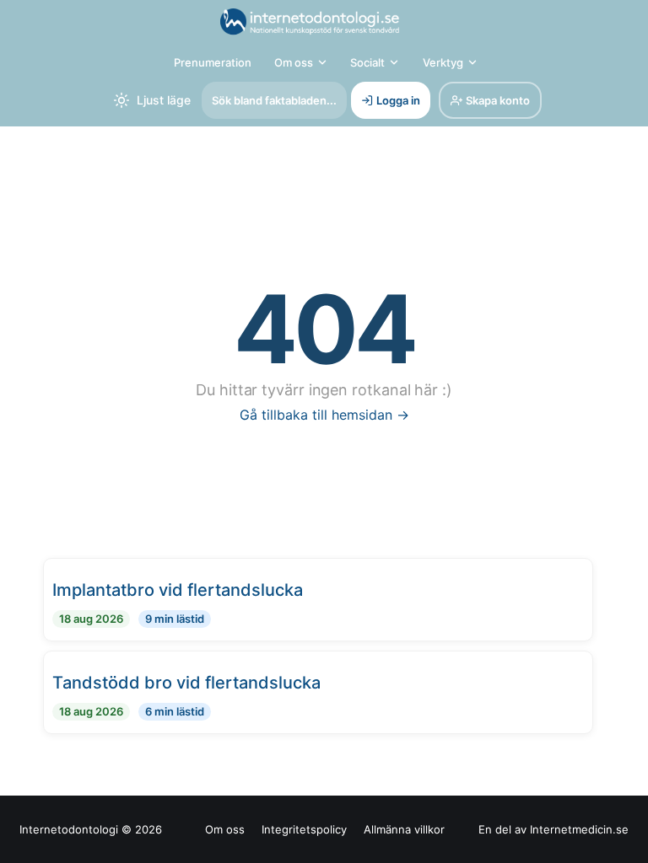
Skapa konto (498, 100)
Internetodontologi (68, 829)
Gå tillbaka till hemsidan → (324, 414)
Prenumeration (212, 62)
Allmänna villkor (404, 829)
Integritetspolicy (304, 829)
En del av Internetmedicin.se (553, 829)
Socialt (367, 62)
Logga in (398, 100)
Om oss (293, 62)
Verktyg (443, 62)
